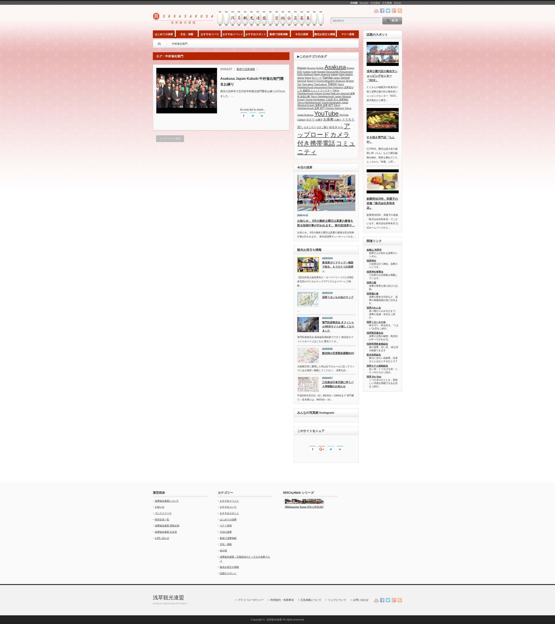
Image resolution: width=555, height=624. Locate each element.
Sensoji (345, 77)
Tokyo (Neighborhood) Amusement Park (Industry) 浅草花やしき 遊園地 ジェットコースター (325, 87)
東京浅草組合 (374, 354)
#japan (302, 68)
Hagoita (321, 71)
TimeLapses (320, 84)
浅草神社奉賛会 (375, 271)
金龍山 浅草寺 (374, 249)
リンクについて (337, 599)
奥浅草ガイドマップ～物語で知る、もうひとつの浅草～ (337, 266)
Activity (320, 68)
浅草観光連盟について (167, 501)
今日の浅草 (301, 34)
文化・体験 (186, 34)
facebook (382, 10)
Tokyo (332, 84)
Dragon (350, 68)
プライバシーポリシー (251, 599)
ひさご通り (322, 127)
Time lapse (307, 84)
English (364, 3)
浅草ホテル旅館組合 (377, 365)
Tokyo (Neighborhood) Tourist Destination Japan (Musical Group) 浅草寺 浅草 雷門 (322, 103)
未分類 (223, 550)
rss (399, 10)
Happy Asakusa (321, 74)
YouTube (326, 113)
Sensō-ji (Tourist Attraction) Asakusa (326, 81)
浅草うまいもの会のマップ (337, 297)
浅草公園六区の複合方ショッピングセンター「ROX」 (382, 76)
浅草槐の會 (373, 293)
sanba (336, 78)
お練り (337, 119)
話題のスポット (228, 573)
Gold (313, 71)
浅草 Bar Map (374, 376)
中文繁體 (387, 3)
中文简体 (375, 3)
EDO (299, 71)
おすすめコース (210, 34)
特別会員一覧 (162, 519)
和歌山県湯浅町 (315, 507)
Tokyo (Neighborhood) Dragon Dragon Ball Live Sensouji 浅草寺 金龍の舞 (326, 93)
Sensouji (301, 81)
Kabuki (334, 74)
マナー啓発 (347, 34)
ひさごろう (310, 127)
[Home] (159, 43)
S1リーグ (317, 78)
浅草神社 (371, 260)
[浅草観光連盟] (183, 22)
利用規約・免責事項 (282, 599)
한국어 (397, 3)
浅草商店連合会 (375, 333)
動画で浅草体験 (279, 34)
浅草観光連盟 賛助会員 (167, 525)
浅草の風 (371, 282)
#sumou (311, 68)
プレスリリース (163, 513)
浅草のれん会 (374, 307)
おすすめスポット (255, 34)
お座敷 (328, 119)
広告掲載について (310, 599)
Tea (299, 84)
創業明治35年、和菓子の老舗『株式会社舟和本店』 (382, 203)
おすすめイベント (232, 34)
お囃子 (319, 119)
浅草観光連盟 (168, 597)
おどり (310, 119)
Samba (327, 77)
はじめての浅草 (164, 34)
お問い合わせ (162, 538)
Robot (308, 78)
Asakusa (335, 67)
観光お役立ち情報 (324, 34)
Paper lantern (346, 74)
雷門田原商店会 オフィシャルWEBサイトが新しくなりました (338, 326)
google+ (394, 10)
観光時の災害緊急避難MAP (338, 353)
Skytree (350, 81)
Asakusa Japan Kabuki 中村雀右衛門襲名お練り (252, 81)
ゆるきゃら (336, 127)
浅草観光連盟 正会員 (166, 532)
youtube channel (376, 10)
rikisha (300, 78)
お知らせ (159, 507)
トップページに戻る (170, 138)
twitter (388, 10)
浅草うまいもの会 (376, 322)
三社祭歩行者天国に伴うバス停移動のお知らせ (337, 384)
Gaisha (307, 71)
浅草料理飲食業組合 (377, 344)
